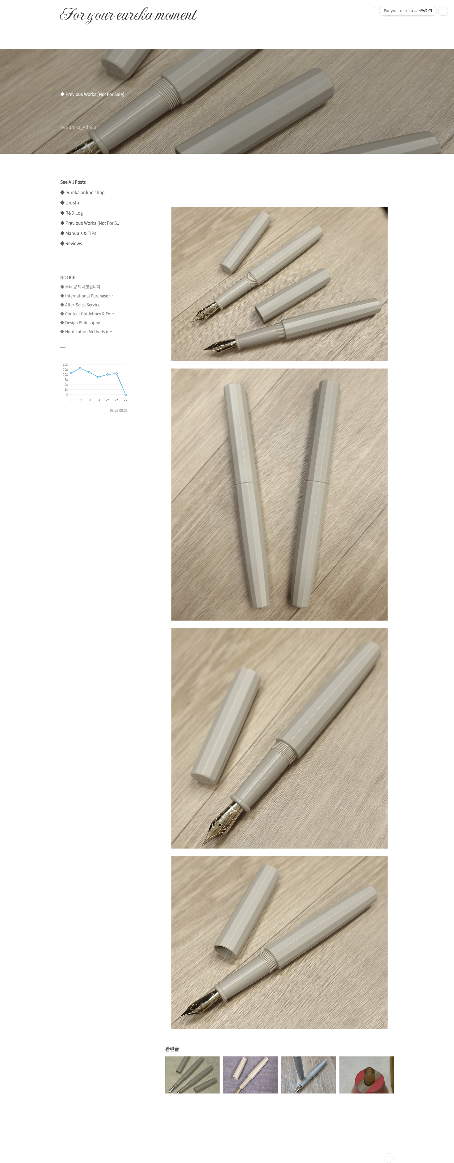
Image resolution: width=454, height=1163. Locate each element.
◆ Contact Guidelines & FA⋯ (87, 313)
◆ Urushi (69, 202)
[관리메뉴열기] (443, 10)
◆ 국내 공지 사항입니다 (80, 286)
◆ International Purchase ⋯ (86, 295)
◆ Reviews (71, 243)
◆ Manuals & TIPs (78, 233)
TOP (389, 1158)
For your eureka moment (127, 11)
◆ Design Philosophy (80, 322)
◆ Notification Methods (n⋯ (87, 331)
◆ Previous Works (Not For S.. (89, 223)
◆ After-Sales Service (80, 304)
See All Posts (73, 182)
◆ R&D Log (71, 212)
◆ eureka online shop (82, 192)
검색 (374, 12)
